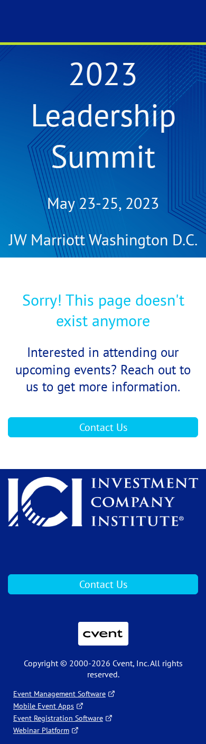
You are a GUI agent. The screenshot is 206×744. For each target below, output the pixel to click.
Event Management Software (59, 694)
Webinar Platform (41, 730)
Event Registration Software (58, 718)
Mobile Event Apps (43, 706)
